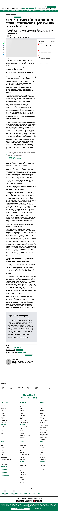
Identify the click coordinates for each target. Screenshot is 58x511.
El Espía (22, 452)
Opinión (47, 8)
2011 (7, 493)
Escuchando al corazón (45, 436)
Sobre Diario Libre (6, 479)
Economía (21, 8)
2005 (34, 493)
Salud (2, 410)
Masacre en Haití (47, 10)
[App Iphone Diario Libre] (28, 501)
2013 (52, 491)
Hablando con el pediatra (45, 424)
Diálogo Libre (4, 418)
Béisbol (2, 447)
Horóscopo (42, 469)
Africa (21, 477)
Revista (39, 8)
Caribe (21, 481)
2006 (30, 493)
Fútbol (2, 445)
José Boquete (4, 420)
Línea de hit (3, 461)
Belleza (41, 413)
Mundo (17, 8)
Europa (21, 470)
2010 (12, 493)
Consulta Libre (43, 439)
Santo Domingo (13, 37)
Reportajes (3, 422)
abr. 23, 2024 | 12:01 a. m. (24, 37)
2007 (25, 493)
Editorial (22, 447)
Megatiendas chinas (6, 10)
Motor (2, 449)
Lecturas (22, 457)
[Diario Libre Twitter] (26, 398)
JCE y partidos (40, 10)
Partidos (3, 426)
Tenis (2, 454)
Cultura (41, 408)
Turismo (22, 406)
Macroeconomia (24, 422)
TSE (2, 430)
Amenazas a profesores (31, 10)
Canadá (22, 472)
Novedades (42, 418)
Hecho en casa (43, 456)
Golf (2, 450)
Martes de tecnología (25, 435)
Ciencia (22, 428)
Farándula (42, 410)
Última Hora (4, 8)
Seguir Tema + (17, 17)
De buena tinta (23, 449)
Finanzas (22, 405)
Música (41, 405)
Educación (3, 408)
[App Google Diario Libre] (20, 501)
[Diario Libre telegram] (31, 398)
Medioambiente (23, 426)
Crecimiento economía (15, 10)
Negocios (22, 412)
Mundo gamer (43, 457)
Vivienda (22, 417)
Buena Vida (42, 415)
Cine (41, 406)
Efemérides (42, 464)
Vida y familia (43, 427)
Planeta (51, 8)
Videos (55, 8)
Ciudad (2, 406)
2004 (39, 493)
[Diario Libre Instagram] (24, 398)
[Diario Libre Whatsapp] (36, 398)
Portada (8, 14)
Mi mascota (42, 422)
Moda (41, 412)
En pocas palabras (44, 434)
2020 (21, 491)
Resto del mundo (24, 482)
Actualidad (9, 8)
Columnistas (23, 456)
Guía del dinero (43, 459)
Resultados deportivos (6, 459)
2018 (30, 491)
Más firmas (22, 459)
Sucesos (3, 415)
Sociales (42, 417)
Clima (21, 430)
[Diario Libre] (29, 8)
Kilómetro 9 (23, 10)
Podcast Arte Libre (44, 420)
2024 (2, 491)
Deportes (43, 8)
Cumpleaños (42, 465)
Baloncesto (3, 444)
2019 (25, 491)
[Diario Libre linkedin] (29, 398)
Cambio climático (24, 437)
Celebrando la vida (44, 430)
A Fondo (2, 417)
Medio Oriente (23, 474)
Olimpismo (3, 456)
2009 (16, 493)
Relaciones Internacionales (15, 355)
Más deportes (4, 457)
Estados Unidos (23, 464)
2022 (12, 491)
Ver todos (53, 41)
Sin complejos (43, 432)
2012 (2, 493)
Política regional (11, 352)
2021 (16, 491)
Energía (22, 413)
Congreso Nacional (5, 432)
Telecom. (22, 418)
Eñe (40, 429)
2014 (48, 491)
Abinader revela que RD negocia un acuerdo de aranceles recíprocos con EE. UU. (46, 46)
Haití (21, 467)
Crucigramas (42, 470)
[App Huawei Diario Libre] (37, 501)
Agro (21, 408)
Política (13, 8)
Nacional (20, 14)
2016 (39, 491)
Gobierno (3, 433)
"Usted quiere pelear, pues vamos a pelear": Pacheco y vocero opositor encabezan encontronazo (46, 57)
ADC (21, 444)
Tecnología (22, 432)
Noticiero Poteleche (24, 454)
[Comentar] (3, 50)
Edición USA (41, 60)
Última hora (4, 466)
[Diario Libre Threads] (34, 398)
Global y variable (24, 420)
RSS (40, 467)
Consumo (22, 415)
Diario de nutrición (44, 425)
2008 (21, 493)
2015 (43, 491)
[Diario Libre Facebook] (22, 398)
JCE (2, 428)
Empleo (22, 410)
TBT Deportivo (4, 464)
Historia (22, 433)
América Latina (23, 465)
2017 (34, 491)
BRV (2, 462)
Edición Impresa (5, 476)
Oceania (22, 479)
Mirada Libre (23, 445)
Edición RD (4, 472)
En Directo (22, 450)
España (22, 469)
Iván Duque (9, 347)
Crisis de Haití (10, 350)
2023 (7, 491)
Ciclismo (3, 452)
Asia (21, 476)
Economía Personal (44, 437)
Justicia (3, 412)
